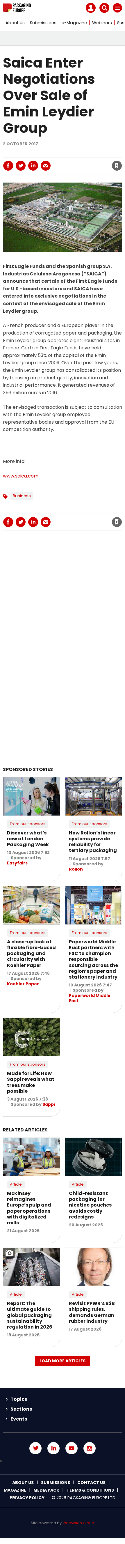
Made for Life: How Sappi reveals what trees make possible (30, 1082)
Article (16, 1184)
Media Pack (46, 1490)
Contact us (91, 1482)
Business (22, 496)
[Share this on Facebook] (8, 165)
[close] (70, 161)
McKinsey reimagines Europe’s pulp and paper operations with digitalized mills (29, 1208)
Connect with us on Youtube (71, 1448)
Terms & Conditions (90, 1490)
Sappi (48, 1104)
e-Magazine (74, 23)
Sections (21, 1409)
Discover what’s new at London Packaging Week (28, 839)
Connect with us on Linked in (53, 1448)
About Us (15, 23)
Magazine (15, 1490)
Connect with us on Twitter (35, 1448)
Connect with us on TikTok (62, 1461)
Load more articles (62, 1361)
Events (18, 1419)
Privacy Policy (27, 1498)
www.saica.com (20, 476)
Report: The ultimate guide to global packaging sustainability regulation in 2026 (29, 1315)
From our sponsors (27, 823)
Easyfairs (17, 863)
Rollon (76, 869)
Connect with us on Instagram (89, 1448)
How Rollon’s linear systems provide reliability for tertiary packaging (93, 842)
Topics (18, 1399)
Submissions (43, 23)
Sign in (38, 153)
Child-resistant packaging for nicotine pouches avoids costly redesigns (90, 1205)
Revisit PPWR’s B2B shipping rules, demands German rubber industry (92, 1312)
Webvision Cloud (78, 1522)
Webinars (102, 23)
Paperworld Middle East (89, 998)
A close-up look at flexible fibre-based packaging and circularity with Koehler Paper (31, 953)
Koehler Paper (23, 984)
